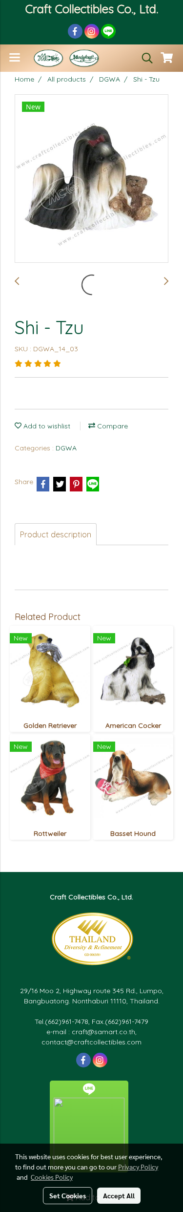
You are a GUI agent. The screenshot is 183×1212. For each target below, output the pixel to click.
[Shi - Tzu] (91, 179)
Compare (111, 426)
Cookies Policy (52, 1176)
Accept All (119, 1195)
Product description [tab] (55, 534)
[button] (144, 58)
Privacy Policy (138, 1166)
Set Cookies (67, 1195)
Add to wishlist (45, 426)
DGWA (66, 448)
